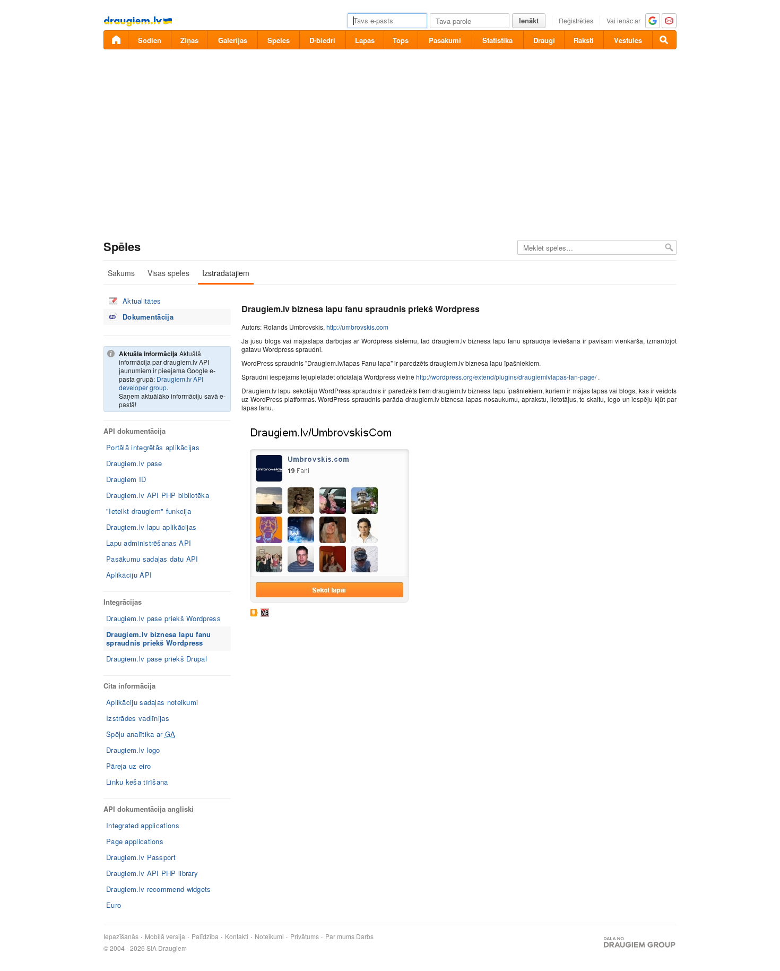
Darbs (365, 936)
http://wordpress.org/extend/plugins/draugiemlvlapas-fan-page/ (506, 376)
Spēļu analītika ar (140, 734)
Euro (113, 905)
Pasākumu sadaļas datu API (152, 559)
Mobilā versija (165, 936)
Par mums (339, 936)
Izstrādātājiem (225, 273)
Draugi (544, 40)
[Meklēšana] (664, 39)
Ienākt (529, 20)
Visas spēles (168, 273)
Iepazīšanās (120, 936)
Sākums (121, 273)
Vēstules (628, 40)
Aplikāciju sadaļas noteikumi (152, 702)
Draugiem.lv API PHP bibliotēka (157, 495)
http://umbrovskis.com (357, 326)
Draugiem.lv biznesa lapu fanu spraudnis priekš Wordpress (158, 638)
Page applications (134, 841)
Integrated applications (142, 825)
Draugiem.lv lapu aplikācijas (151, 527)
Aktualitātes (142, 301)
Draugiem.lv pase (134, 463)
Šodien (149, 40)
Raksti (584, 40)
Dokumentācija (148, 317)
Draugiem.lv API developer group (161, 383)
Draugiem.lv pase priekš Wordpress (163, 618)
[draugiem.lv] (115, 39)
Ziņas (189, 40)
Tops (401, 40)
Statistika (497, 40)
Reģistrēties (576, 20)
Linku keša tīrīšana (137, 782)
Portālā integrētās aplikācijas (153, 447)
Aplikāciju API (129, 575)
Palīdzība (205, 936)
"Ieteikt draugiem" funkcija (148, 511)
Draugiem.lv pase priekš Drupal (156, 659)
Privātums (304, 936)
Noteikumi (269, 936)
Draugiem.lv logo (133, 750)
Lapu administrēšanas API (148, 543)
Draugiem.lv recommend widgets (158, 889)
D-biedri (322, 40)
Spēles (278, 40)
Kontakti (236, 936)
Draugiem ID (126, 479)
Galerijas (232, 40)
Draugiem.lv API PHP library (152, 873)
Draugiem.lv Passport (141, 857)
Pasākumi (445, 40)
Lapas (365, 40)
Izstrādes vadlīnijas (137, 718)
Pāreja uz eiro (128, 766)
